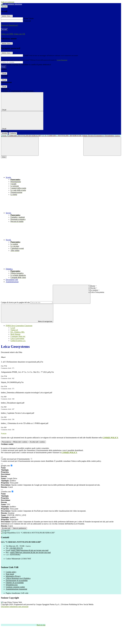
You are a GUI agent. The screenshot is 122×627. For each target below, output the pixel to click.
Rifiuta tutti (20, 442)
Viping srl (14, 330)
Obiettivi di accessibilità (15, 583)
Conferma (12, 133)
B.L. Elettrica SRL (17, 332)
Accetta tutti (37, 442)
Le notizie (94, 290)
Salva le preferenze (19, 528)
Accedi (4, 6)
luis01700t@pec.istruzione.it (30, 552)
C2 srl (12, 328)
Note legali (10, 574)
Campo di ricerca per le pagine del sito (15, 302)
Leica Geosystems (17, 338)
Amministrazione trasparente (16, 589)
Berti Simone (15, 334)
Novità (93, 288)
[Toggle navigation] (20, 146)
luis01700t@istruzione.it (29, 550)
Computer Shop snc (17, 336)
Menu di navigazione (45, 321)
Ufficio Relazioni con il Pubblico (18, 578)
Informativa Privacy (13, 576)
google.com (5, 466)
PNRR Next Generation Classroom (19, 326)
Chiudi (4, 73)
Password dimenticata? (9, 25)
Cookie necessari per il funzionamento (15, 459)
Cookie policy (11, 572)
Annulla (4, 133)
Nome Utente (28, 18)
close (4, 157)
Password (27, 21)
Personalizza (6, 442)
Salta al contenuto (7, 2)
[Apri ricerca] (102, 146)
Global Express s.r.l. (18, 341)
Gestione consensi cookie (15, 587)
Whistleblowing (12, 585)
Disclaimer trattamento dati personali (14, 607)
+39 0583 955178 (16, 548)
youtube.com (6, 492)
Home (92, 286)
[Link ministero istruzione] (11, 4)
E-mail (25, 55)
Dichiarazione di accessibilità (17, 580)
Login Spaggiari (62, 60)
